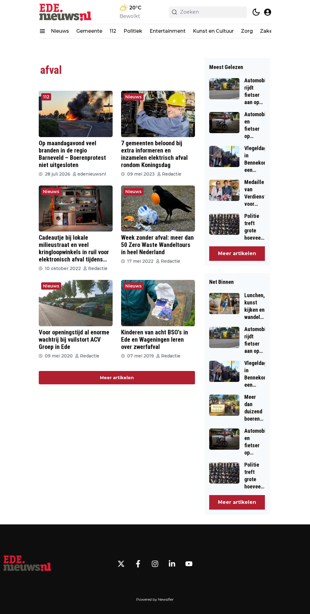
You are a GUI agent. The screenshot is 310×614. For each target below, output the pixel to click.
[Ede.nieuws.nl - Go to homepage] (27, 564)
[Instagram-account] (155, 563)
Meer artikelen (117, 377)
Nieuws (60, 31)
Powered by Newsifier (155, 599)
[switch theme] (256, 12)
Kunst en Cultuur (213, 31)
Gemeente (89, 31)
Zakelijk (269, 31)
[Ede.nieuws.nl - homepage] (66, 12)
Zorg (247, 31)
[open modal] (267, 12)
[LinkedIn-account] (172, 563)
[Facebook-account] (138, 563)
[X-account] (121, 563)
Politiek (133, 31)
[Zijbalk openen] (42, 31)
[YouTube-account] (189, 563)
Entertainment (168, 31)
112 (113, 31)
